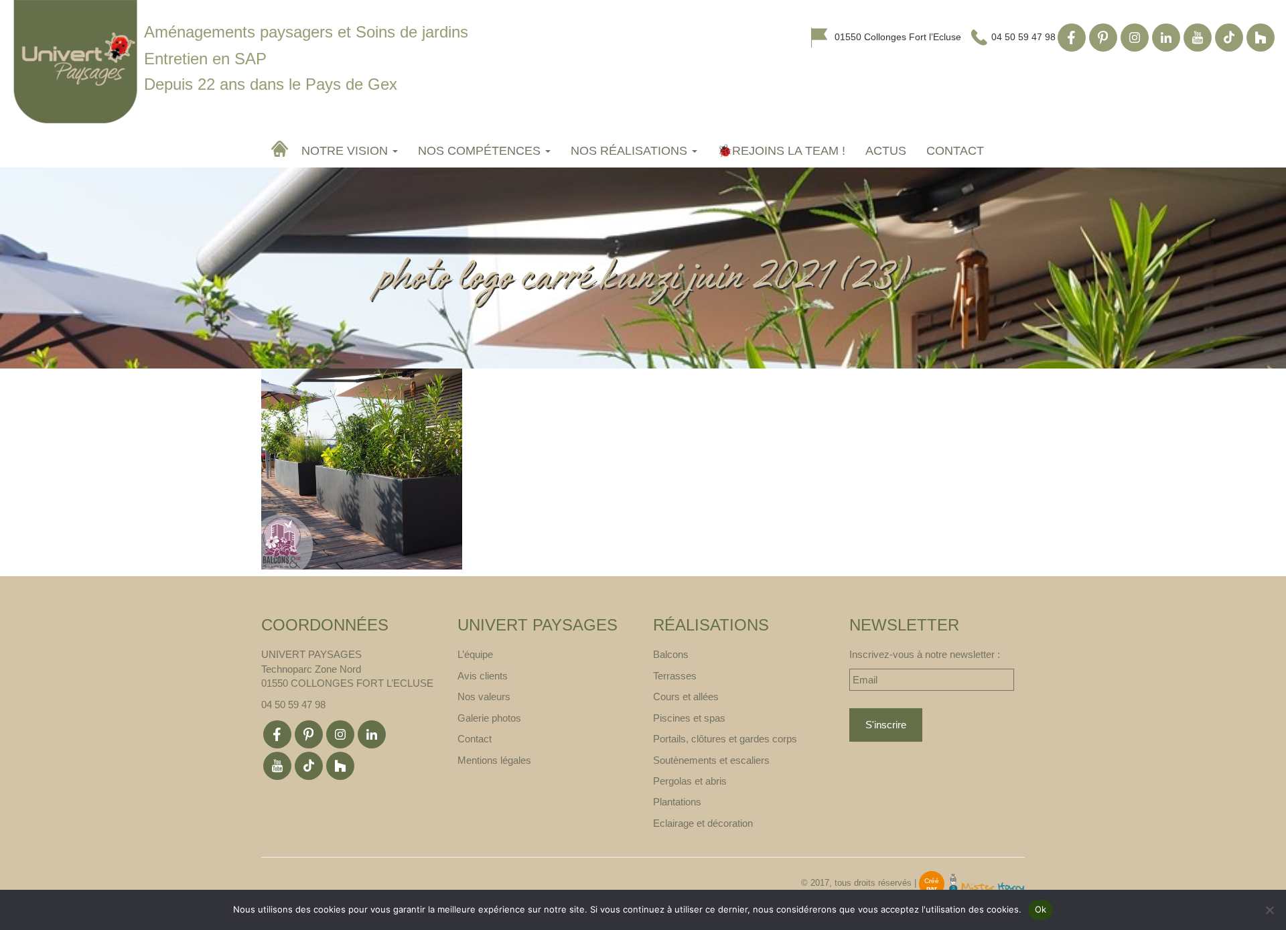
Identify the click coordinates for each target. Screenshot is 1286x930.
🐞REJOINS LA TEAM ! (781, 150)
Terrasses (675, 675)
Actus (885, 150)
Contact (955, 150)
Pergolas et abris (690, 781)
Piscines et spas (689, 718)
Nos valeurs (483, 696)
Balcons (671, 654)
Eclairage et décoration (703, 823)
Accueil (281, 149)
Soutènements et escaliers (711, 760)
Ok (1041, 909)
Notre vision (346, 150)
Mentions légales (494, 760)
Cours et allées (686, 696)
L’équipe (475, 654)
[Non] (1269, 910)
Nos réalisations (631, 150)
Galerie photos (489, 718)
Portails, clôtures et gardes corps (725, 738)
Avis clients (482, 675)
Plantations (677, 801)
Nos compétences (481, 150)
